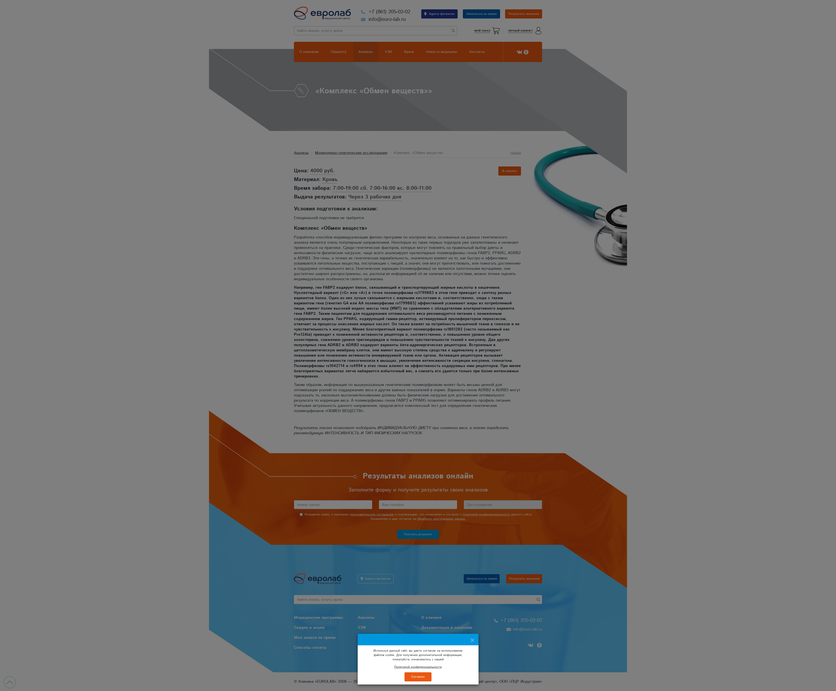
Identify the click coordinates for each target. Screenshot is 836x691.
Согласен (418, 677)
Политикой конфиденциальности (418, 667)
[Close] (472, 637)
